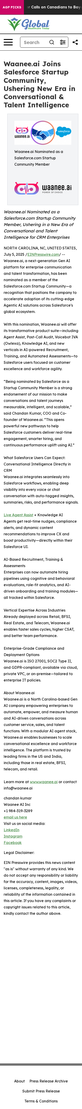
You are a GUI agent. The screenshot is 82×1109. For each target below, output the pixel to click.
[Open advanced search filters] (62, 42)
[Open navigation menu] (8, 42)
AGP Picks (12, 7)
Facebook (13, 842)
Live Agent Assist (18, 515)
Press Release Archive (48, 1081)
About (19, 1081)
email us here (15, 817)
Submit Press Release (41, 1091)
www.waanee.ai (44, 781)
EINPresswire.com (43, 254)
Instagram (13, 836)
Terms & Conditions (41, 1101)
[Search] (51, 42)
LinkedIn (11, 830)
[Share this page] (75, 42)
